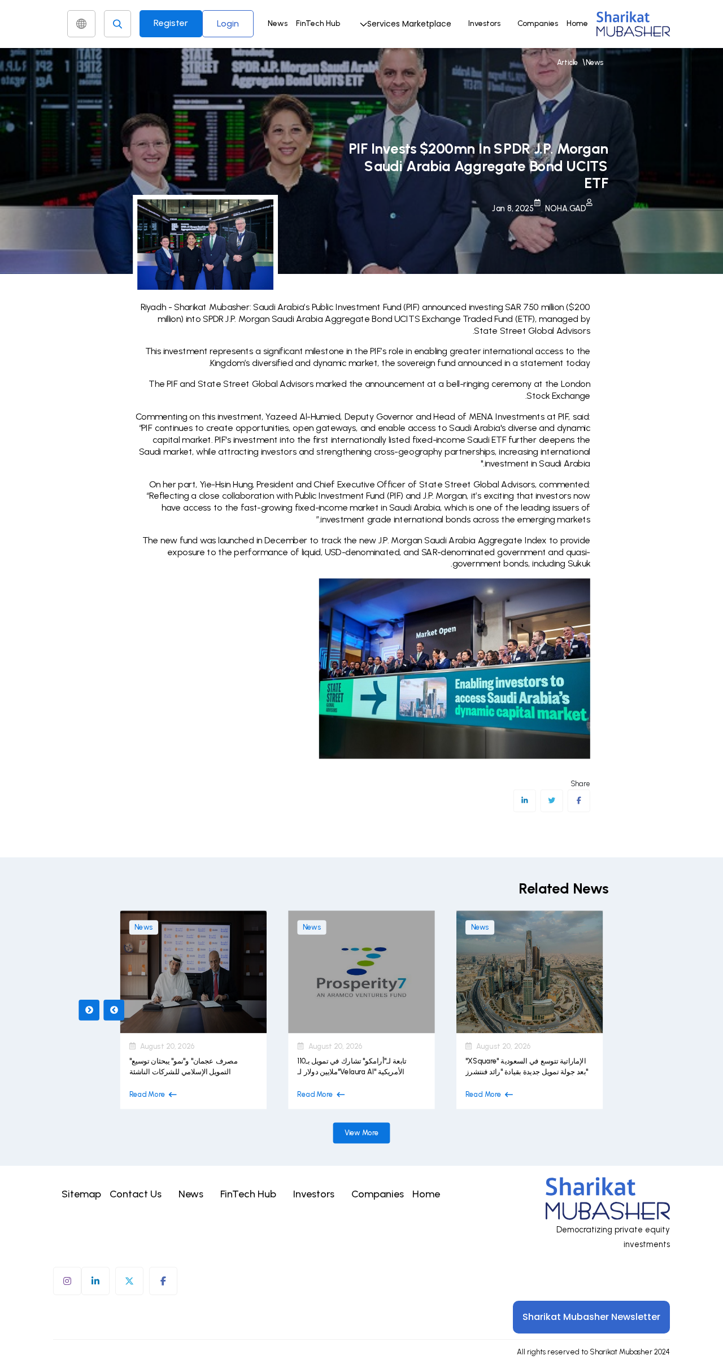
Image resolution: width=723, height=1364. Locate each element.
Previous (89, 1009)
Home (577, 23)
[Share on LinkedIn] (524, 801)
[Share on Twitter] (551, 801)
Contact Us (136, 1194)
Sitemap (81, 1194)
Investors (484, 23)
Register (171, 23)
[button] (404, 23)
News (278, 23)
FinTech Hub (318, 23)
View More (362, 1132)
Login (228, 23)
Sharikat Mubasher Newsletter (591, 1316)
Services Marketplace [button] (409, 23)
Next (113, 1009)
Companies (537, 23)
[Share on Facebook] (579, 801)
